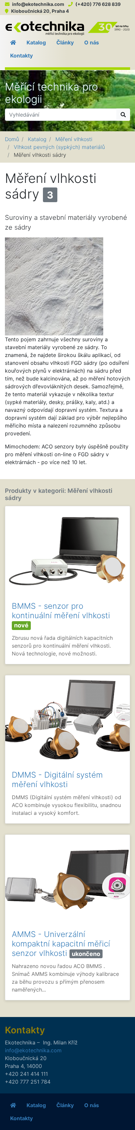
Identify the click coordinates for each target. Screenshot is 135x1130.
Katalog (36, 42)
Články (65, 42)
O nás (91, 42)
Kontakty (21, 55)
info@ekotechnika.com (38, 4)
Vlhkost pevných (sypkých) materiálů (59, 147)
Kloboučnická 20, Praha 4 (40, 11)
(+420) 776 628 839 (98, 4)
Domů (12, 139)
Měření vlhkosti (73, 139)
